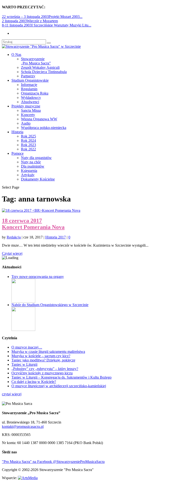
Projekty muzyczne (25, 106)
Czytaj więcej (12, 253)
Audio (25, 123)
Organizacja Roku (34, 93)
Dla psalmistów (32, 166)
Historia (17, 132)
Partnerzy (28, 76)
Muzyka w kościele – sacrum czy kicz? (40, 356)
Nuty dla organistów (36, 158)
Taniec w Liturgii (24, 364)
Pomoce (17, 153)
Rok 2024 (28, 140)
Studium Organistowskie (30, 80)
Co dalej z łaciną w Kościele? (33, 382)
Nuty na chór (31, 162)
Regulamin (29, 89)
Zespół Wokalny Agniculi (40, 67)
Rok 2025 (28, 136)
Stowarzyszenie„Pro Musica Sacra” (36, 61)
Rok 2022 (28, 149)
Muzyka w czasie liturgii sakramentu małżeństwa (48, 352)
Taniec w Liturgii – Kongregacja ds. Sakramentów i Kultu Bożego (61, 377)
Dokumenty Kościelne (38, 179)
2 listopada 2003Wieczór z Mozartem (30, 21)
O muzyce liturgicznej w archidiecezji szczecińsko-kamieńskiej (58, 386)
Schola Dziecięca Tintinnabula (44, 72)
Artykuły (28, 175)
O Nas (16, 55)
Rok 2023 (28, 145)
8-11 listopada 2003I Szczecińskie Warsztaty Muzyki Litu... (46, 25)
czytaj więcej (11, 394)
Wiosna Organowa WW (39, 119)
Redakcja (14, 237)
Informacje (29, 85)
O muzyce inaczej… (26, 347)
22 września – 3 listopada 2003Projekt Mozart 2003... (42, 17)
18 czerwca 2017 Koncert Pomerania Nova (33, 223)
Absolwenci (30, 102)
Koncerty (28, 115)
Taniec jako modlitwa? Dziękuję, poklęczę (43, 360)
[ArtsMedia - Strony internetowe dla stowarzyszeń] (28, 478)
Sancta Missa (31, 110)
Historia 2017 (55, 237)
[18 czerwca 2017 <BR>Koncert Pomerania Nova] (41, 210)
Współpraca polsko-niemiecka (43, 128)
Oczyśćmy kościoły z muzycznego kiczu (42, 373)
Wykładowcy (31, 97)
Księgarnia (29, 171)
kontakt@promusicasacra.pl (23, 426)
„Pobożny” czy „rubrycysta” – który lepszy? (44, 369)
